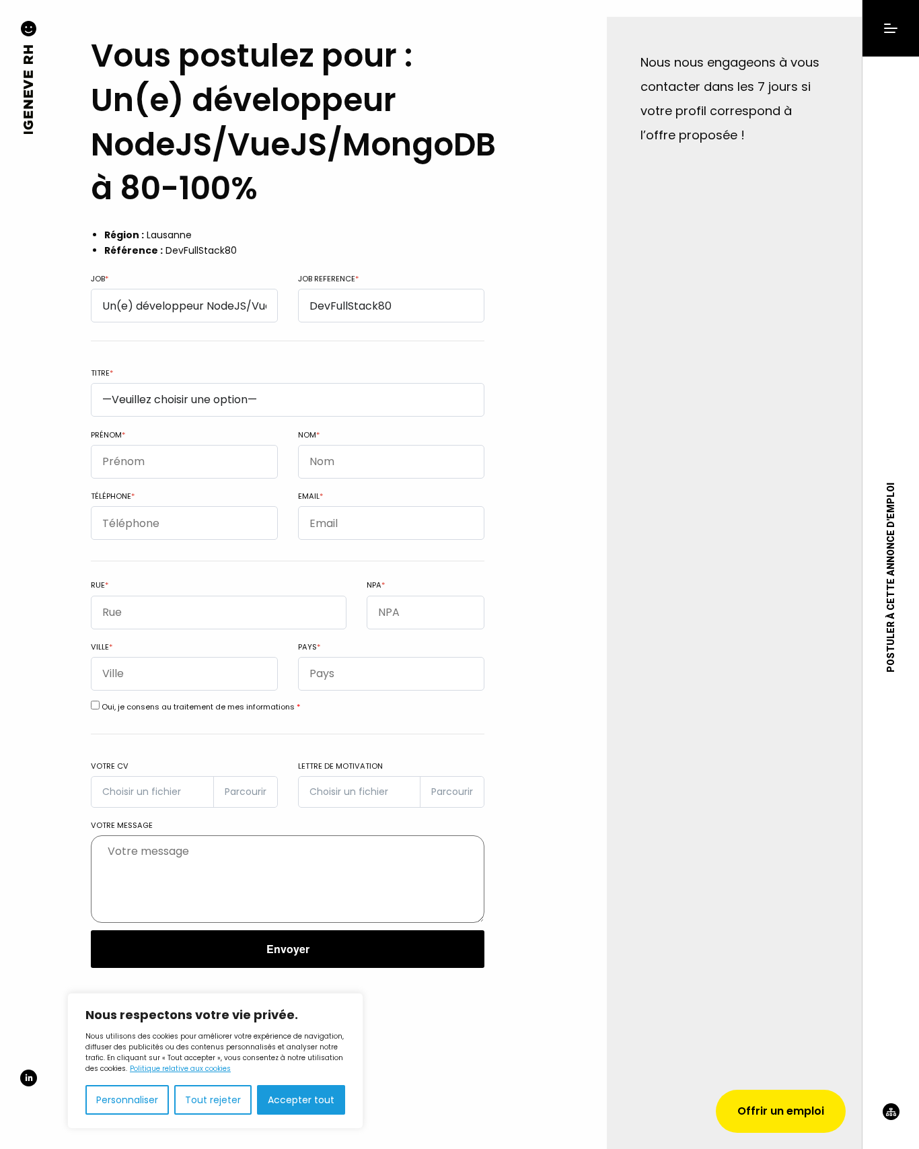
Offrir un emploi (780, 1111)
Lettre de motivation (340, 766)
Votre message (122, 825)
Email (310, 496)
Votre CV (109, 766)
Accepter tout (301, 1100)
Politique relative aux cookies (180, 1069)
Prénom (108, 434)
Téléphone (113, 496)
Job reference (328, 278)
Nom (309, 434)
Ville (101, 646)
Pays (309, 646)
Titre (102, 373)
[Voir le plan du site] (890, 1126)
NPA (376, 585)
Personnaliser (127, 1100)
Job (99, 278)
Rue (99, 585)
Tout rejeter (213, 1100)
